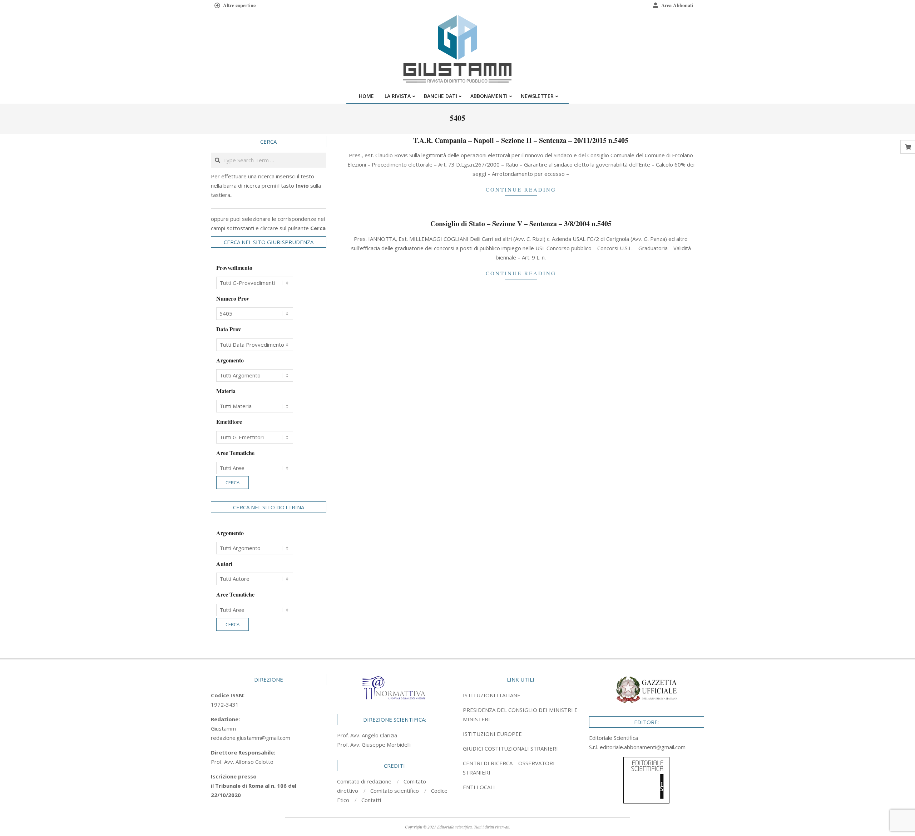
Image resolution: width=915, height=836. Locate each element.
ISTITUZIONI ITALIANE (491, 695)
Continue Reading (521, 189)
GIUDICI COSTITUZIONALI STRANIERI (510, 748)
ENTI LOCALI (479, 787)
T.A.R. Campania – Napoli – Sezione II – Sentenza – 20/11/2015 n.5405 (520, 140)
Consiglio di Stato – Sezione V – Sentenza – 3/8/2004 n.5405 (521, 223)
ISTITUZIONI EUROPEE (492, 733)
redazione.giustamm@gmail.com (250, 737)
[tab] (520, 714)
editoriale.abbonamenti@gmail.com (643, 747)
